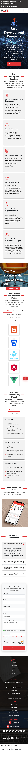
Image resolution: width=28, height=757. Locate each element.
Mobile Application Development (14, 687)
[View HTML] (14, 329)
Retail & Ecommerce (14, 715)
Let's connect (13, 289)
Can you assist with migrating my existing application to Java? (11, 573)
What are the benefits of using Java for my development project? (13, 544)
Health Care (14, 710)
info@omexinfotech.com (16, 1)
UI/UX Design (14, 690)
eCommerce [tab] (10, 314)
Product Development (14, 696)
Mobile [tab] (17, 317)
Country (5, 613)
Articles (10, 745)
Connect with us (14, 64)
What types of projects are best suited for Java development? (13, 562)
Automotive (14, 704)
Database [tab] (18, 314)
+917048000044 (6, 1)
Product (14, 670)
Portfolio (14, 673)
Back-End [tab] (15, 311)
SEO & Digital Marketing (14, 693)
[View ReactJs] (14, 354)
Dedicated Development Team (14, 698)
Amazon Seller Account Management (14, 682)
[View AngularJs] (14, 367)
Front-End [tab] (8, 311)
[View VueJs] (14, 380)
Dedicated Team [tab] (14, 410)
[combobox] (14, 616)
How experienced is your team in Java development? (13, 568)
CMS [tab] (22, 311)
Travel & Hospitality (14, 712)
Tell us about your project (9, 620)
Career (13, 3)
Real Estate (14, 707)
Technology (14, 665)
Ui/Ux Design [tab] (14, 320)
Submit (14, 648)
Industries (14, 668)
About (14, 676)
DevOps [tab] (10, 317)
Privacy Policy (5, 745)
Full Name (5, 593)
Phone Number (7, 606)
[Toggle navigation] (25, 10)
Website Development (14, 685)
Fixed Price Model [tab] (14, 413)
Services (14, 662)
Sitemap (15, 745)
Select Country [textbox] (7, 616)
